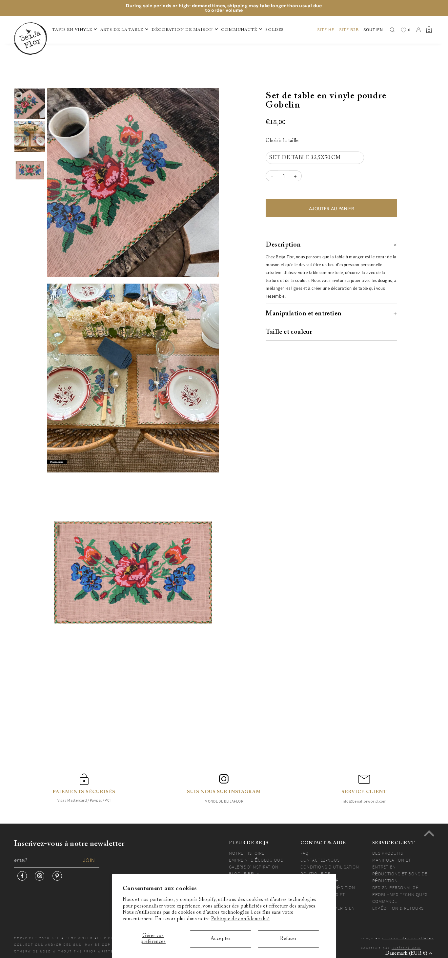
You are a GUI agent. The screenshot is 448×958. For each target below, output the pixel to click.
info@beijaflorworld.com (364, 801)
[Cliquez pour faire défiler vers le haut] (429, 833)
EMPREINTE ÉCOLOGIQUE (256, 860)
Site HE (325, 29)
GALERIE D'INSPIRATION (253, 867)
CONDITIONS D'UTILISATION (329, 867)
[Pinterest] (57, 876)
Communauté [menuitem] (239, 30)
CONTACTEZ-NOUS (320, 860)
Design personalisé (395, 887)
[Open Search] (392, 29)
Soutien (373, 29)
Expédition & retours (398, 908)
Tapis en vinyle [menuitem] (72, 30)
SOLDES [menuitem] (274, 30)
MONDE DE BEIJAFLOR (224, 801)
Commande (384, 901)
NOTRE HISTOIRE (246, 853)
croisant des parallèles (408, 938)
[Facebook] (22, 876)
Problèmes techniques (400, 894)
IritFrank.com (406, 948)
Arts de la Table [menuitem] (121, 30)
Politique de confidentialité (240, 919)
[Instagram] (39, 876)
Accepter (221, 938)
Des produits (387, 853)
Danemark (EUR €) (406, 953)
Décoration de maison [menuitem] (182, 30)
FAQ (304, 853)
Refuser (288, 938)
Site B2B (349, 29)
